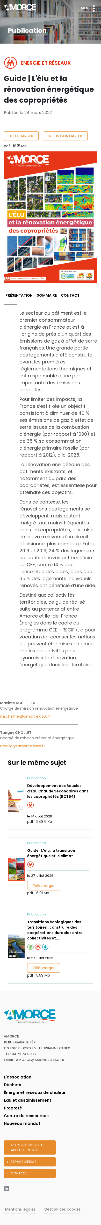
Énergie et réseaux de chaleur (35, 1092)
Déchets (12, 1085)
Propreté (13, 1108)
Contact (70, 295)
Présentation (19, 295)
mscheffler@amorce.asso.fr (25, 716)
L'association (17, 1077)
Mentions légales (20, 1209)
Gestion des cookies (62, 1209)
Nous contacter (65, 136)
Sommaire (47, 295)
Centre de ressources (26, 1115)
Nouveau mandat (22, 1123)
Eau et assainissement (27, 1100)
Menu (86, 8)
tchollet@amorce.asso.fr (22, 746)
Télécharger (21, 136)
